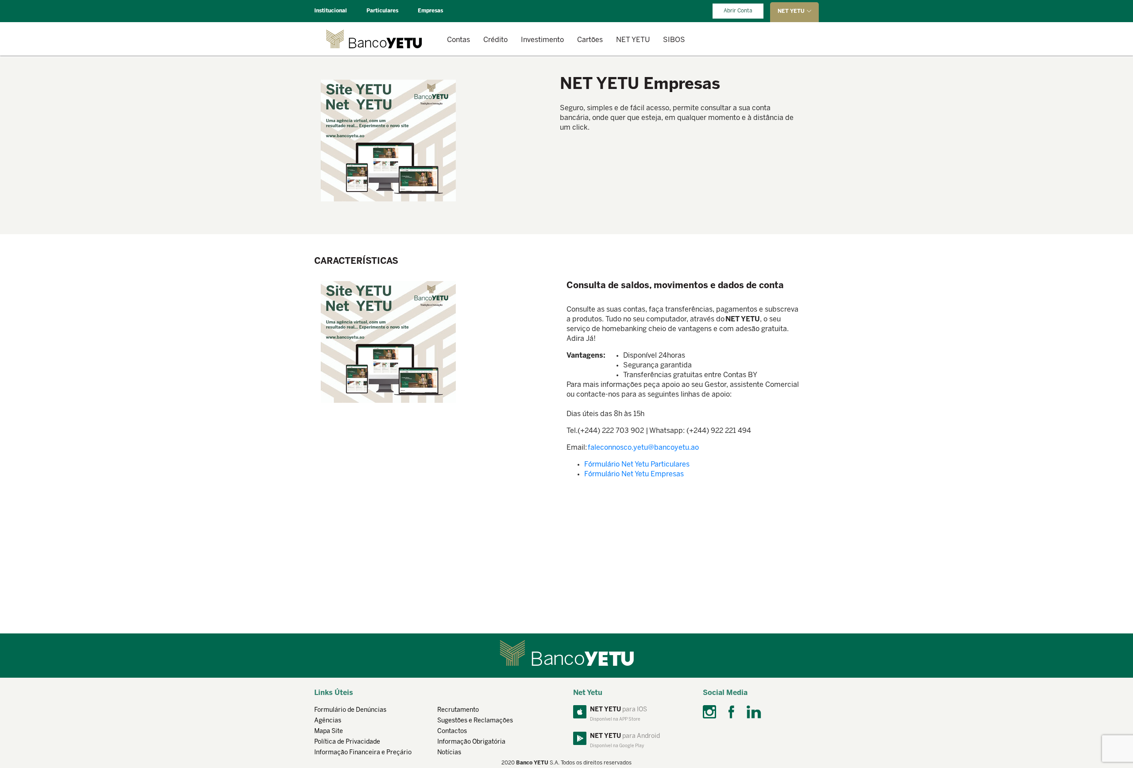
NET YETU (633, 40)
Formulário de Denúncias (350, 710)
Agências (327, 721)
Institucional (330, 10)
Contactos (452, 731)
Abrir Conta (738, 10)
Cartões (590, 40)
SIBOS (674, 40)
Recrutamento (458, 710)
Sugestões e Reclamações (475, 721)
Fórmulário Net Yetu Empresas (634, 474)
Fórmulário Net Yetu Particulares (637, 464)
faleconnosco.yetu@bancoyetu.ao (643, 447)
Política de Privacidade (347, 742)
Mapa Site (328, 731)
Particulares (382, 10)
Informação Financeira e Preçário (363, 753)
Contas (458, 40)
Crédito (495, 40)
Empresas (430, 10)
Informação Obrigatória (471, 742)
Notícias (449, 753)
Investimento (542, 40)
